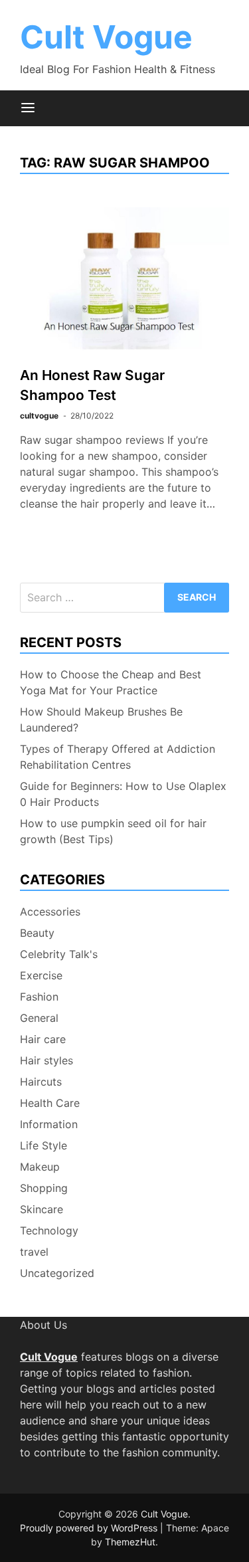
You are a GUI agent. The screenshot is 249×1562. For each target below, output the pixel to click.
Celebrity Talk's (59, 954)
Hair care (43, 1039)
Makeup (40, 1166)
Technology (49, 1230)
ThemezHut (130, 1541)
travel (34, 1251)
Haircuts (41, 1081)
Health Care (50, 1103)
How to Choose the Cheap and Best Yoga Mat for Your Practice (110, 682)
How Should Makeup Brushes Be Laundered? (101, 719)
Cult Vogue (106, 36)
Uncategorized (57, 1273)
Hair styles (46, 1060)
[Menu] (28, 108)
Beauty (37, 932)
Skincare (41, 1209)
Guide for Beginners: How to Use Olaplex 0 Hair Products (123, 794)
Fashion (39, 996)
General (39, 1018)
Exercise (41, 975)
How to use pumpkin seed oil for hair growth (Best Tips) (113, 831)
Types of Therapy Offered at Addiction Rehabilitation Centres (117, 756)
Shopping (44, 1188)
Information (49, 1124)
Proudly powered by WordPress (90, 1527)
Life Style (43, 1145)
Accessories (50, 911)
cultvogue (39, 416)
